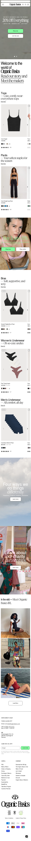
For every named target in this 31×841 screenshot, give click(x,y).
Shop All (3, 346)
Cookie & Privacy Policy (21, 818)
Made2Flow (4, 784)
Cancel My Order (5, 775)
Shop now (15, 31)
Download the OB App (21, 764)
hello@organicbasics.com (13, 724)
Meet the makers (12, 80)
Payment (3, 780)
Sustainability (4, 782)
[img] (1, 147)
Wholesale (18, 773)
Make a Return (4, 767)
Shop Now (3, 101)
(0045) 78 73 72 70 (9, 726)
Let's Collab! (19, 771)
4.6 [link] (10, 147)
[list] (15, 127)
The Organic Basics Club (22, 767)
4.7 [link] (10, 332)
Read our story (11, 76)
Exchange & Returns (6, 773)
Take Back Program (6, 786)
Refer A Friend (19, 769)
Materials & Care (5, 778)
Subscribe (25, 748)
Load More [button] (15, 703)
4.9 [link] (10, 451)
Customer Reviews (6, 789)
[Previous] (4, 125)
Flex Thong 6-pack (5, 383)
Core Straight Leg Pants (7, 201)
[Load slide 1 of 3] (14, 56)
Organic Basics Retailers (22, 780)
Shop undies (23, 249)
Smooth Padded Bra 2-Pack (8, 324)
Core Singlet (4, 139)
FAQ (2, 764)
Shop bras (8, 249)
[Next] (27, 125)
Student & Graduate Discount (20, 777)
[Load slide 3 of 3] (17, 56)
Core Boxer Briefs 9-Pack (7, 443)
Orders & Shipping (5, 769)
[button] (3, 4)
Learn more (15, 499)
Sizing (2, 771)
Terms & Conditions (9, 818)
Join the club (15, 36)
